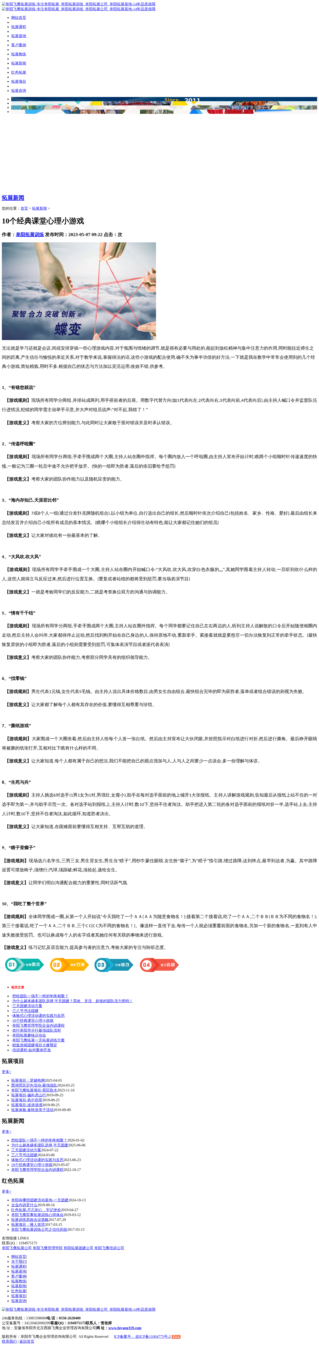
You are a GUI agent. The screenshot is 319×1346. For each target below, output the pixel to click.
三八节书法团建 (25, 1011)
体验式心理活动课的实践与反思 (38, 1016)
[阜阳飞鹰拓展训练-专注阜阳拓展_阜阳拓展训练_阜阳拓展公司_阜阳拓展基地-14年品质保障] (79, 4)
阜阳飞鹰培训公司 (109, 1248)
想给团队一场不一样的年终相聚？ (40, 996)
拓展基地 (18, 1271)
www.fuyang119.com (124, 1328)
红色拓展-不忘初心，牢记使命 (36, 1210)
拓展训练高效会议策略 (30, 1220)
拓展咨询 (18, 1301)
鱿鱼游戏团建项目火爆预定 (34, 1045)
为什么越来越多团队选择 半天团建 (39, 1145)
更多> (6, 1072)
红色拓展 (18, 1291)
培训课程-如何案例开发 (31, 1050)
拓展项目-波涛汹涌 (26, 1105)
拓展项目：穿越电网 (28, 1080)
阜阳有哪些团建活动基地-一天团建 (39, 1200)
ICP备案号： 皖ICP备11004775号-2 (142, 1337)
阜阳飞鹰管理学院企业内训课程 (38, 1025)
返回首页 (26, 1341)
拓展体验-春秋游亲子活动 (32, 1110)
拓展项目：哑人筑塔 (28, 1225)
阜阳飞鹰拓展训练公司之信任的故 (39, 1229)
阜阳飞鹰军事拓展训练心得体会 (37, 1215)
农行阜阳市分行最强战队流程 (36, 1030)
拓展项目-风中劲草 (26, 1100)
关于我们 (18, 1261)
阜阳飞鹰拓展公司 (17, 1248)
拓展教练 (18, 1281)
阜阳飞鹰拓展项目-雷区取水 (34, 1090)
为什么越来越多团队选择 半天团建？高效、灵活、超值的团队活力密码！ (72, 1001)
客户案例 (18, 1276)
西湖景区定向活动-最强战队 (34, 1085)
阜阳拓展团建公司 (78, 1248)
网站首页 (18, 18)
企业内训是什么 (24, 1205)
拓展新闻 (13, 198)
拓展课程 (18, 1266)
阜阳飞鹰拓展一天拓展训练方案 (38, 1040)
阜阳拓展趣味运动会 (29, 1035)
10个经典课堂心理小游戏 (32, 1021)
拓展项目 (18, 1296)
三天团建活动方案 (27, 1006)
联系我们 (9, 1341)
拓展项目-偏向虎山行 (28, 1095)
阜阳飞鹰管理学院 (48, 1248)
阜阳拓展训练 (30, 234)
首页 (24, 208)
